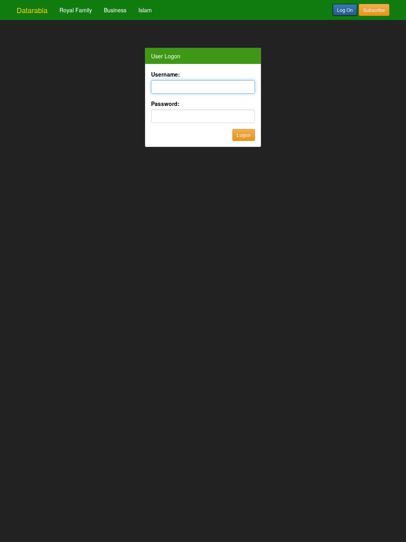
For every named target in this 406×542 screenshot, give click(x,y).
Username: (165, 74)
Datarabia (32, 10)
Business (115, 10)
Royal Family (75, 10)
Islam (145, 10)
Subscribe (374, 9)
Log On (345, 9)
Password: (165, 104)
